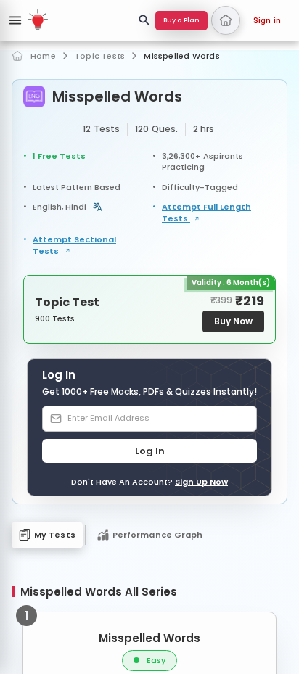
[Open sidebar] (15, 20)
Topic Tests (100, 56)
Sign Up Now (201, 482)
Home (43, 56)
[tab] (47, 535)
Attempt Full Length (206, 213)
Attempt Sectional (74, 245)
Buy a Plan (181, 20)
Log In (150, 451)
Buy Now (233, 321)
